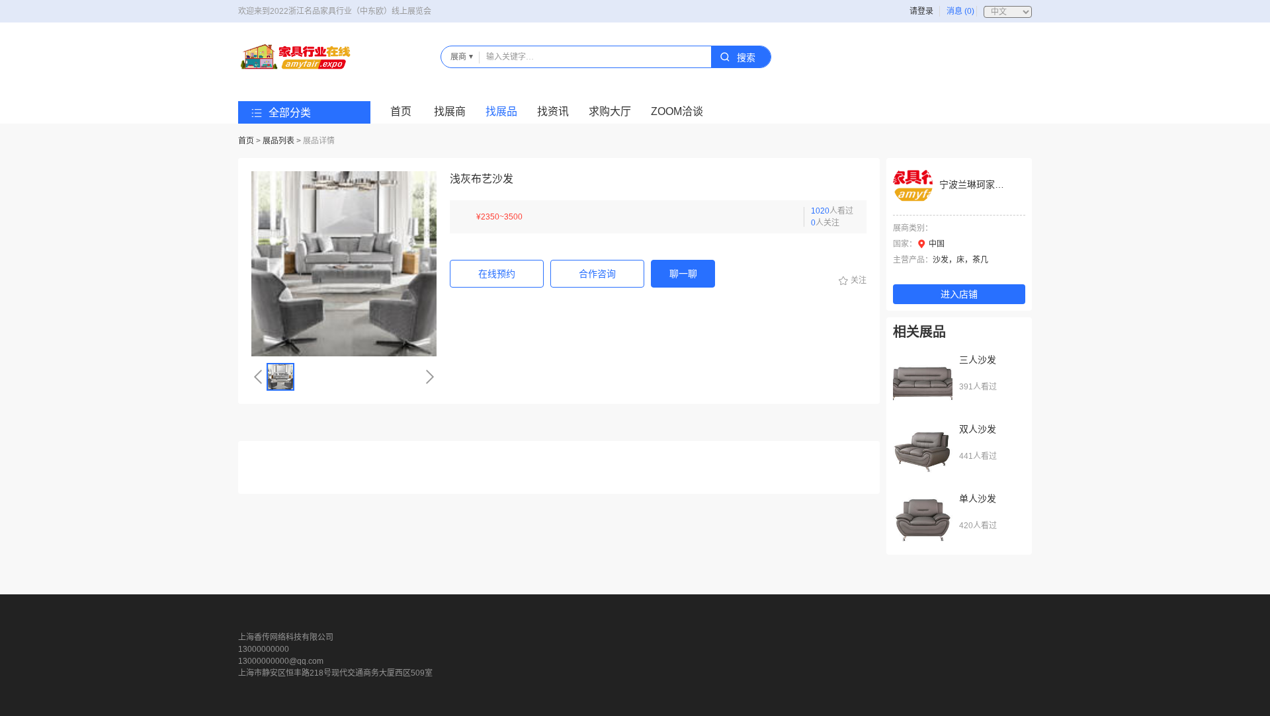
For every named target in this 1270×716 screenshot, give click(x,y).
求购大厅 (610, 111)
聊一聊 (683, 273)
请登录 (921, 11)
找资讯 (553, 111)
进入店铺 (959, 294)
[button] (258, 377)
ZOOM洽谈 (677, 111)
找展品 (501, 111)
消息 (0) (960, 11)
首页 (400, 111)
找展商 (450, 111)
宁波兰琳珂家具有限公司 (990, 184)
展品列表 (278, 140)
